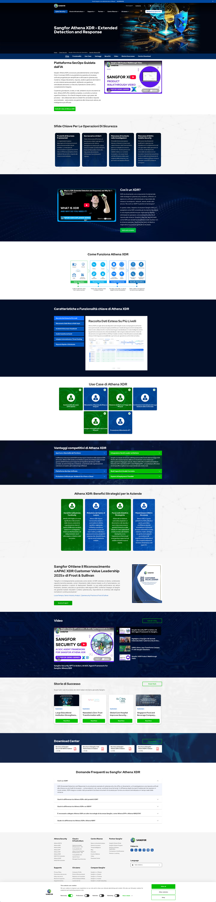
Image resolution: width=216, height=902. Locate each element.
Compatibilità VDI (77, 855)
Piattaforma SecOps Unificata (66, 471)
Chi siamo (124, 11)
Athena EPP (57, 849)
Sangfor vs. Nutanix (96, 874)
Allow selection (163, 892)
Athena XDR (57, 852)
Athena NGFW (58, 843)
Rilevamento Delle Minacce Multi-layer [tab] (68, 323)
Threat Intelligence (96, 847)
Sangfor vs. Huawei (96, 878)
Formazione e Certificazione (116, 851)
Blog (92, 849)
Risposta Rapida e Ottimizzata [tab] (65, 344)
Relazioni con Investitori (78, 876)
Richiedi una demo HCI (154, 11)
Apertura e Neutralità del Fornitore (68, 453)
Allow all (163, 886)
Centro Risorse (112, 11)
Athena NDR (57, 845)
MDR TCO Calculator (59, 856)
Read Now (66, 721)
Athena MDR (57, 854)
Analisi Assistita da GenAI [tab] (64, 334)
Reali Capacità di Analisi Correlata (123, 471)
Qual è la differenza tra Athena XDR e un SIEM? (74, 806)
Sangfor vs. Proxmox (96, 876)
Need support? (129, 5)
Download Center (95, 858)
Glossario (93, 852)
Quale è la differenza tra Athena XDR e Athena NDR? (76, 821)
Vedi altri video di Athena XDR (65, 109)
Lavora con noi (76, 881)
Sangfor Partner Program (116, 845)
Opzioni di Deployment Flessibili (122, 476)
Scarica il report (63, 603)
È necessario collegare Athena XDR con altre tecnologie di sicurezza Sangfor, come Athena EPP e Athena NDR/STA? (99, 813)
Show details (126, 895)
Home (55, 52)
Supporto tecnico (58, 881)
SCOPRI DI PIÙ (120, 1)
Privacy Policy (57, 872)
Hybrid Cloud (76, 857)
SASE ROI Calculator (59, 860)
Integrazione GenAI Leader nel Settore (125, 453)
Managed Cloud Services (79, 859)
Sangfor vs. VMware (96, 872)
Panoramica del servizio (60, 874)
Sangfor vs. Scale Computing (98, 881)
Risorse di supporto (59, 878)
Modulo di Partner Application (114, 848)
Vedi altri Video (152, 621)
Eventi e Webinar (95, 854)
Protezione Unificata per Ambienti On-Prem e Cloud (74, 476)
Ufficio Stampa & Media (78, 878)
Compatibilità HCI (77, 849)
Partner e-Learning (114, 853)
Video (92, 856)
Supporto (91, 11)
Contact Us (138, 5)
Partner (100, 11)
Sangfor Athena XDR (94, 52)
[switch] (87, 895)
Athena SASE (57, 858)
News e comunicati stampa (98, 843)
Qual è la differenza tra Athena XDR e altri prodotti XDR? (77, 799)
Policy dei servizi (58, 876)
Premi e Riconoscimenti (78, 874)
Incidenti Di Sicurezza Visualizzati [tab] (66, 329)
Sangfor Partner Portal (115, 843)
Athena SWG (57, 847)
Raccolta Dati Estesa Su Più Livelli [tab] (66, 318)
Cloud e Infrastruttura (76, 11)
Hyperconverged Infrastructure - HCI (77, 846)
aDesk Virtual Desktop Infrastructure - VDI (78, 851)
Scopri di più (152, 684)
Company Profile (76, 872)
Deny (163, 897)
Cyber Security (60, 11)
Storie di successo (95, 845)
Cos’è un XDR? (62, 781)
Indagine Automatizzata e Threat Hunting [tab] (69, 339)
